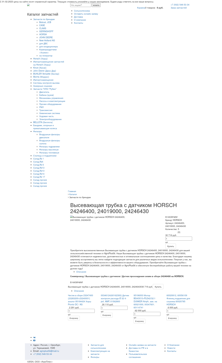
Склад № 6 (38, 164)
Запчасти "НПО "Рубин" (44, 88)
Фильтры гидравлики (49, 146)
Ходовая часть (46, 116)
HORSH (43, 34)
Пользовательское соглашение (138, 355)
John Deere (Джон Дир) (44, 70)
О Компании (173, 344)
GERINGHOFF (46, 31)
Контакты (171, 350)
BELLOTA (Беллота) (43, 122)
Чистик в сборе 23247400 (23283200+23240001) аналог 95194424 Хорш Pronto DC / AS (80, 300)
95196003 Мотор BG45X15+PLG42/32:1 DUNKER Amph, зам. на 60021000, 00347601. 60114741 (145, 301)
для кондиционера (48, 46)
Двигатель (44, 91)
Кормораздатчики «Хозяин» (48, 51)
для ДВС (43, 43)
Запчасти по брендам (44, 19)
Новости (171, 347)
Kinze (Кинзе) (39, 67)
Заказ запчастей (179, 7)
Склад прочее (40, 179)
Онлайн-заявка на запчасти (142, 344)
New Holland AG (47, 40)
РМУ (41, 107)
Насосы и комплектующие (52, 100)
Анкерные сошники (42, 85)
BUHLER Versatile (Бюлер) (46, 73)
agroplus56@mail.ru (49, 350)
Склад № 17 (39, 176)
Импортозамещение (43, 79)
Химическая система (49, 113)
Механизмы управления (51, 97)
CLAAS (42, 28)
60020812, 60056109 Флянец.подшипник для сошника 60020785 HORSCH (178, 300)
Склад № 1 (38, 158)
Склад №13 (38, 167)
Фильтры (37, 131)
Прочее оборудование (50, 103)
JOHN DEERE (46, 37)
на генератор (45, 55)
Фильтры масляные (49, 149)
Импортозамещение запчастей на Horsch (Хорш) (48, 63)
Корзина (141, 7)
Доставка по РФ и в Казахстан (138, 349)
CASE (42, 25)
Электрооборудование (50, 119)
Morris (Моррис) (41, 76)
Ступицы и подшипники (44, 155)
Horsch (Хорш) (40, 58)
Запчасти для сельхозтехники (98, 346)
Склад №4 (38, 161)
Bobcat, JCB (45, 22)
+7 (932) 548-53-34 (180, 4)
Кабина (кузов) (46, 94)
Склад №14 (38, 173)
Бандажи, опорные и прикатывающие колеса (45, 127)
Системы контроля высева (46, 82)
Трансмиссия (45, 110)
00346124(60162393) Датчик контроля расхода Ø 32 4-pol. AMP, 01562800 (115, 298)
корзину (74, 318)
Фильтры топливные (49, 152)
